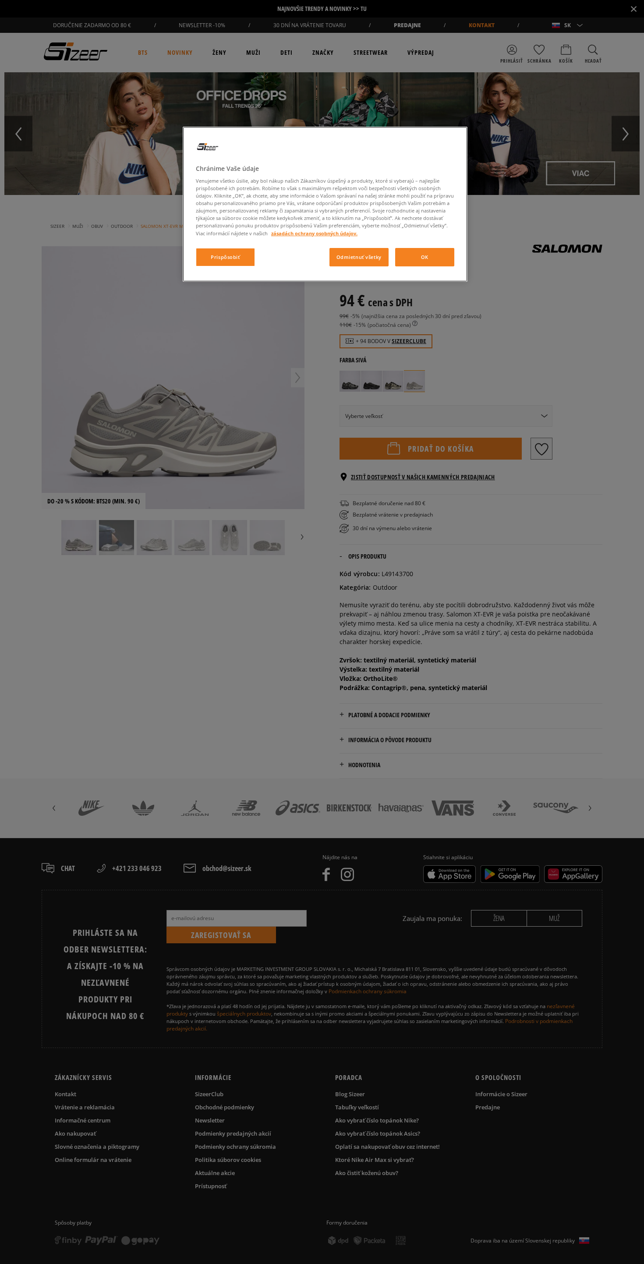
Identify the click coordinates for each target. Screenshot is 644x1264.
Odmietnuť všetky (359, 257)
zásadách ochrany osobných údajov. (314, 233)
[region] (325, 204)
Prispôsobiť (225, 257)
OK (424, 257)
